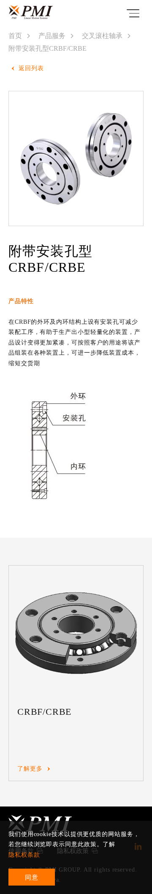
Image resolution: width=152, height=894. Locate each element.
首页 (15, 35)
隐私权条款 (24, 855)
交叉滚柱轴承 (102, 35)
